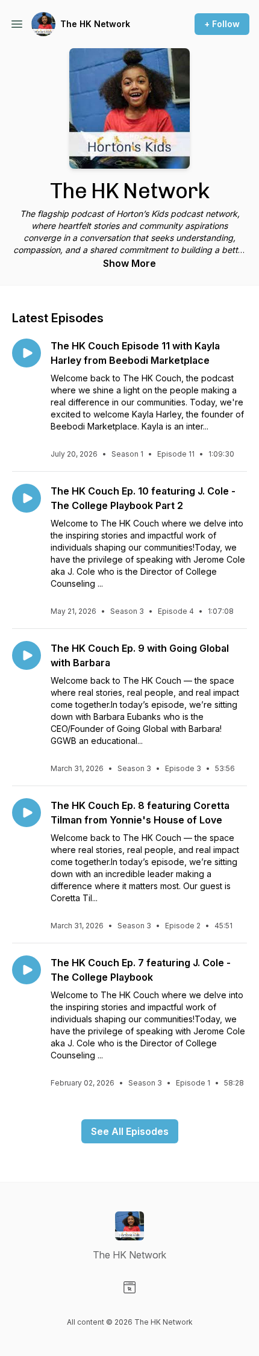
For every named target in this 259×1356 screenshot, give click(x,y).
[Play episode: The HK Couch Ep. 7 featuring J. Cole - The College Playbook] (26, 969)
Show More (129, 263)
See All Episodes (130, 1131)
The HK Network (95, 24)
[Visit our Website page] (129, 1287)
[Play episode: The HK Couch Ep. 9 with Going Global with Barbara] (26, 655)
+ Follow (222, 24)
